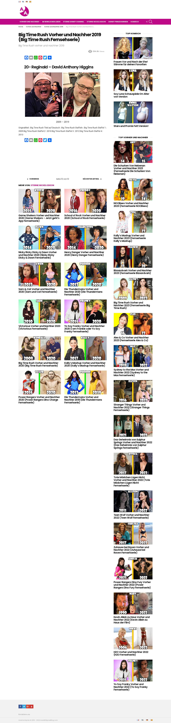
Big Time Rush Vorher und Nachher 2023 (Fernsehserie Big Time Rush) (132, 305)
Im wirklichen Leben (51, 22)
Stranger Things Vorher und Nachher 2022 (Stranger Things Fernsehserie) (132, 407)
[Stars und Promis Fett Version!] (133, 112)
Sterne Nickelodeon (96, 22)
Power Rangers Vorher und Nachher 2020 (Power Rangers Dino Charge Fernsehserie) (39, 399)
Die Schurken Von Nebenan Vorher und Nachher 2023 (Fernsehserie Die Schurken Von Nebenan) (132, 170)
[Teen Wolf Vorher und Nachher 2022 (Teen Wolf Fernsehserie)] (133, 501)
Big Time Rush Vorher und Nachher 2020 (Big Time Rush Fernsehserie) (38, 364)
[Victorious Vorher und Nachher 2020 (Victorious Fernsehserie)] (39, 311)
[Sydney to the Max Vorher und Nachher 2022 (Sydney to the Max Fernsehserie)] (133, 356)
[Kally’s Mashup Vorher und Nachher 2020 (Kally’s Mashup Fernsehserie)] (85, 348)
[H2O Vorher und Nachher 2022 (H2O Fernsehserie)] (133, 638)
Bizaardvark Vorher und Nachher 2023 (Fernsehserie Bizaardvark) (132, 272)
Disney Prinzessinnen (118, 22)
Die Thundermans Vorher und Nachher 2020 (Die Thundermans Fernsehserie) (83, 291)
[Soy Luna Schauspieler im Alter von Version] (133, 80)
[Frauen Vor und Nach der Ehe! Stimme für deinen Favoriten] (133, 48)
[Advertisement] (62, 160)
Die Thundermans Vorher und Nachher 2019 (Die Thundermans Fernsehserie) (83, 399)
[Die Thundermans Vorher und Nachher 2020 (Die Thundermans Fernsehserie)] (85, 274)
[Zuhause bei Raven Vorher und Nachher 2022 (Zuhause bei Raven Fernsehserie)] (133, 533)
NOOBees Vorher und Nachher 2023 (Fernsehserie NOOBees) (131, 205)
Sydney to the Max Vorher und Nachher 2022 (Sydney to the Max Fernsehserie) (131, 372)
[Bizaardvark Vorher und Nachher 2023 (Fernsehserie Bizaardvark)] (133, 257)
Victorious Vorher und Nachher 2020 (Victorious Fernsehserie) (39, 327)
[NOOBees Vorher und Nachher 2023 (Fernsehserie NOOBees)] (133, 189)
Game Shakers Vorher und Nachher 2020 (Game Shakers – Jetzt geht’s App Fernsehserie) (39, 218)
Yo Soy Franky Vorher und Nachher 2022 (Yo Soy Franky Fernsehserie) (131, 686)
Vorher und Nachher (29, 22)
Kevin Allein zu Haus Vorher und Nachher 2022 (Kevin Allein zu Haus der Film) (132, 619)
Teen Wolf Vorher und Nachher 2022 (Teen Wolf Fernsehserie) (131, 516)
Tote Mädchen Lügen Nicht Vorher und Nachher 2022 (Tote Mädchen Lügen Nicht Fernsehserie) (132, 481)
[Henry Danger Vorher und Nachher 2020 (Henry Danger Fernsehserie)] (85, 237)
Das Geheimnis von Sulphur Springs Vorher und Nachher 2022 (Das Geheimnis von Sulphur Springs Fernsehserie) (133, 443)
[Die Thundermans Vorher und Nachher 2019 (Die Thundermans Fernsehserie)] (85, 382)
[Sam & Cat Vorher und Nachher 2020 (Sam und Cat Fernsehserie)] (39, 274)
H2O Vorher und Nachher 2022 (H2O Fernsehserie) (131, 653)
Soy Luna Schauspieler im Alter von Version (131, 95)
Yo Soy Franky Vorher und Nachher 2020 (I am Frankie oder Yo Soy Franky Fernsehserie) (84, 328)
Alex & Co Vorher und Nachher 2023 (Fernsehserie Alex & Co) (131, 339)
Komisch (135, 22)
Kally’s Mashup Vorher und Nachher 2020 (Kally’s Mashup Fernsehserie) (85, 364)
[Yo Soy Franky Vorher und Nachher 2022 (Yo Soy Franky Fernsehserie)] (133, 670)
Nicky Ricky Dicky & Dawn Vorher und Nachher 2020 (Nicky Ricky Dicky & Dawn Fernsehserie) (37, 255)
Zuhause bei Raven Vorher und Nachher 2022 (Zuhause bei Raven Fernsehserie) (131, 550)
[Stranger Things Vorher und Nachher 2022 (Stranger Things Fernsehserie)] (133, 391)
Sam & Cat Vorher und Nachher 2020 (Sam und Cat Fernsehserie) (37, 290)
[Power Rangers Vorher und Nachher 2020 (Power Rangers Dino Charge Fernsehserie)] (39, 382)
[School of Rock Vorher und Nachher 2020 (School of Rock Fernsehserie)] (85, 201)
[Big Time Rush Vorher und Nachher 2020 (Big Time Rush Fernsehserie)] (39, 348)
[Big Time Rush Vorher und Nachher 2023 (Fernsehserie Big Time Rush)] (133, 289)
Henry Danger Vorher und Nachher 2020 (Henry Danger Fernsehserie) (84, 254)
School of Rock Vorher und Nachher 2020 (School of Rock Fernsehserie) (85, 217)
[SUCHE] (151, 22)
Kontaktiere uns (24, 714)
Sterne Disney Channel (73, 22)
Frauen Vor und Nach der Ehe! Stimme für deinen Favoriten (131, 63)
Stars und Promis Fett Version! (131, 126)
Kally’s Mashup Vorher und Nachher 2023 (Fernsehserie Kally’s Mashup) (130, 238)
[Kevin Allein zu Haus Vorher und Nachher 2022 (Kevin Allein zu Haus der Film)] (133, 603)
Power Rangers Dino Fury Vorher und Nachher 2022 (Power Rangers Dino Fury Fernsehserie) (132, 584)
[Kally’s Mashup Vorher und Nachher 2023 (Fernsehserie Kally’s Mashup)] (133, 222)
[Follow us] (147, 22)
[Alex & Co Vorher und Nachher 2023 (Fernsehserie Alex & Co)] (133, 324)
